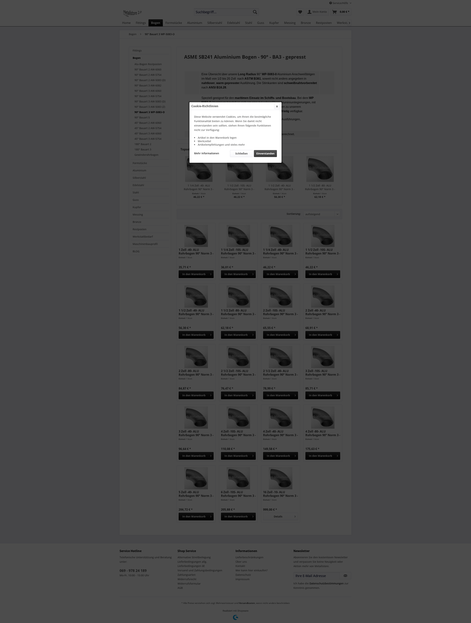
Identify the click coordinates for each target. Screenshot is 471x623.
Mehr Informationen (206, 153)
